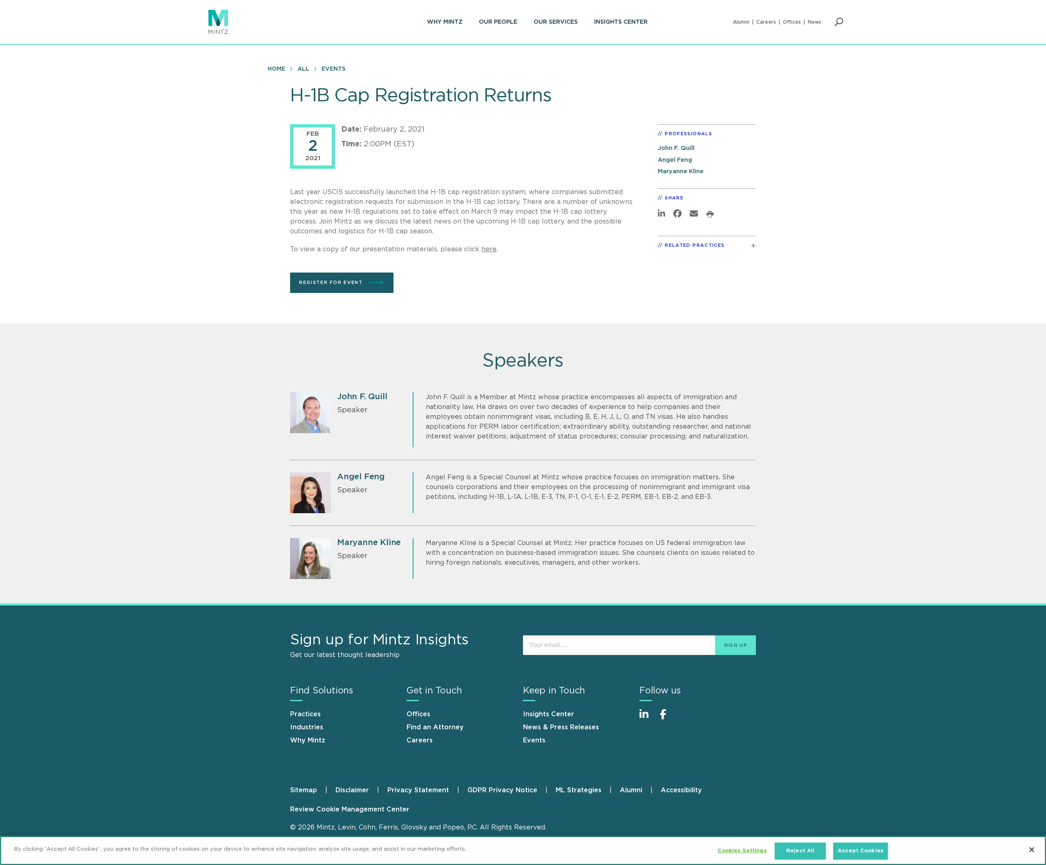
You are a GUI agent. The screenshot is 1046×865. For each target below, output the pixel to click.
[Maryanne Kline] (310, 558)
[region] (523, 850)
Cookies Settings (742, 851)
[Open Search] (839, 22)
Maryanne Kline (681, 171)
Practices (305, 714)
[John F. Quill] (310, 412)
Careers (766, 22)
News (814, 22)
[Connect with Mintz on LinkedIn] (647, 718)
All (303, 69)
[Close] (1032, 849)
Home (276, 69)
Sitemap (303, 790)
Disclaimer (352, 790)
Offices (792, 22)
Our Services (556, 22)
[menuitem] (445, 22)
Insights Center (621, 22)
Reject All (800, 851)
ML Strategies (578, 790)
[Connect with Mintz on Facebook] (668, 718)
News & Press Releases (561, 727)
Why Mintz (445, 22)
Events (334, 69)
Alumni (741, 22)
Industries (306, 727)
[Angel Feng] (310, 492)
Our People (498, 22)
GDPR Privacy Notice (502, 790)
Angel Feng (675, 160)
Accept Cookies (860, 851)
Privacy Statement (418, 790)
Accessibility (681, 790)
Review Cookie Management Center (349, 809)
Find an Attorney (435, 727)
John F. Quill (676, 148)
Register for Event (331, 282)
